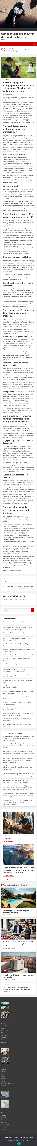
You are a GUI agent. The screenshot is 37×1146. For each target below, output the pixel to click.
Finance (3, 1037)
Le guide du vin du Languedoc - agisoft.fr (14, 766)
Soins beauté (5, 1124)
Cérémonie (6, 79)
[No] (35, 1140)
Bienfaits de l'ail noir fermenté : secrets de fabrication (18, 758)
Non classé (6, 985)
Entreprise (4, 1035)
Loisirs (3, 1074)
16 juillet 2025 (6, 94)
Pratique (3, 1117)
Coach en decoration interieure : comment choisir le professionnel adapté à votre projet (18, 944)
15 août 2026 (6, 991)
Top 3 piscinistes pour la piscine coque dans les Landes (18, 655)
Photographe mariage (15, 570)
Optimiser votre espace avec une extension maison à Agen (19, 580)
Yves (12, 94)
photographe (6, 139)
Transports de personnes (8, 1127)
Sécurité (3, 1122)
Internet (3, 1042)
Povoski (13, 915)
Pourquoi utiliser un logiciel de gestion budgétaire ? (17, 736)
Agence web (4, 1081)
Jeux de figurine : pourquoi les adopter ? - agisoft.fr (17, 780)
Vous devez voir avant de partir (14, 885)
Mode (2, 1113)
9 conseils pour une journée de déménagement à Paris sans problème (17, 767)
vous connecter (14, 599)
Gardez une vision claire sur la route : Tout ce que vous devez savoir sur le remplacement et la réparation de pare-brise (18, 870)
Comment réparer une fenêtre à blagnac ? (17, 782)
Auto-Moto (4, 1026)
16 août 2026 (6, 948)
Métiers (3, 1079)
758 (7, 879)
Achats (3, 1023)
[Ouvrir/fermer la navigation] (3, 44)
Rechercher (32, 610)
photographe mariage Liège (19, 229)
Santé (3, 1120)
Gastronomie (5, 1040)
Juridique (3, 1069)
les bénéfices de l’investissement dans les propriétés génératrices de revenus (18, 587)
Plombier (3, 1086)
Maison (5, 906)
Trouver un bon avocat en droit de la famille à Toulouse (18, 793)
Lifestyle (3, 1071)
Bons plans (4, 1030)
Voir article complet (8, 841)
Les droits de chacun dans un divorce (20, 1048)
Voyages (3, 1129)
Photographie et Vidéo (7, 1083)
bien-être (3, 1028)
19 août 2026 (6, 915)
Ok (19, 1143)
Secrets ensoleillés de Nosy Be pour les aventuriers (17, 744)
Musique (3, 1115)
